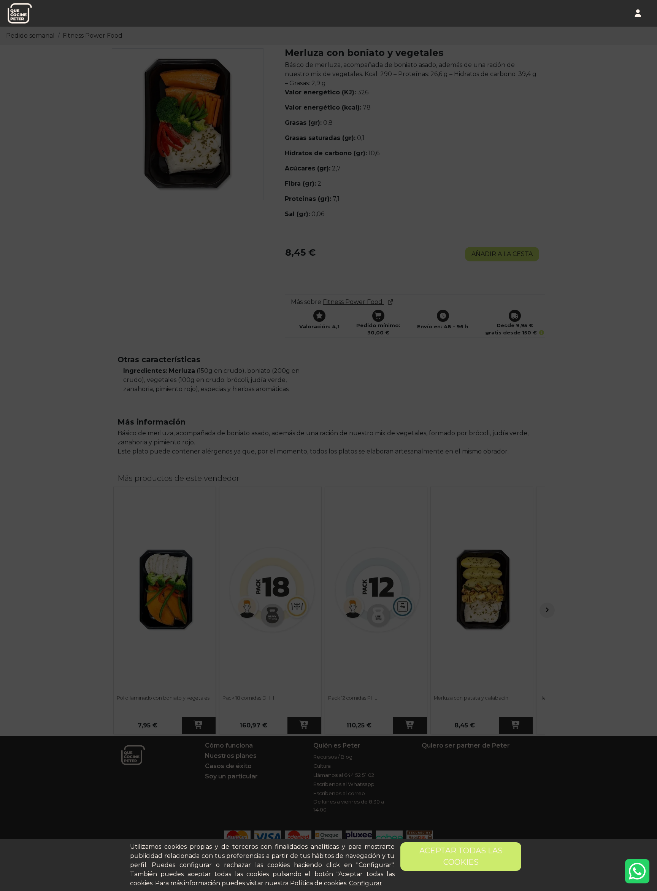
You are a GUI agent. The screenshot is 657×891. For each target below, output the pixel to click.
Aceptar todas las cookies (461, 856)
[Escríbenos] (637, 871)
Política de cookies (318, 883)
